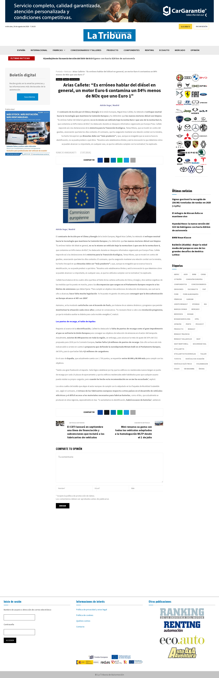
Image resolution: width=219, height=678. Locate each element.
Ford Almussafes (190, 294)
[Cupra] (187, 89)
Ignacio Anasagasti (66, 152)
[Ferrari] (187, 97)
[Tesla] (203, 164)
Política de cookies (84, 615)
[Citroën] (179, 89)
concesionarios (198, 284)
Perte (188, 324)
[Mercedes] (195, 130)
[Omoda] (203, 139)
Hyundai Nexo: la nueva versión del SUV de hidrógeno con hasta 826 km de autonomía (88, 58)
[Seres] (191, 155)
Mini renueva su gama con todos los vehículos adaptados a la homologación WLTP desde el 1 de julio (133, 432)
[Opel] (179, 147)
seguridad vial (199, 344)
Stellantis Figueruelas (185, 354)
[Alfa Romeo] (179, 80)
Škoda (201, 369)
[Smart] (179, 164)
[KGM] (195, 114)
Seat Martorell (181, 344)
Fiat (204, 289)
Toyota (177, 359)
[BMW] (195, 80)
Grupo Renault (181, 304)
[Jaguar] (179, 114)
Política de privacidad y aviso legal (91, 609)
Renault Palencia (182, 334)
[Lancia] (179, 122)
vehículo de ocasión (194, 359)
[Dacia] (195, 89)
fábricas (178, 299)
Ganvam (189, 299)
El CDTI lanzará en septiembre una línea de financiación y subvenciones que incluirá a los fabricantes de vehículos (85, 432)
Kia (205, 304)
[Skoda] (201, 155)
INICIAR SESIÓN (201, 26)
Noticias (67, 71)
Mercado (180, 50)
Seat (198, 339)
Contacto (80, 626)
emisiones (178, 289)
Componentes (132, 50)
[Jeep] (187, 114)
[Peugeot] (187, 147)
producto (178, 329)
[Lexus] (203, 122)
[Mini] (179, 139)
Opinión (195, 50)
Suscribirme (29, 97)
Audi (186, 274)
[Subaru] (187, 164)
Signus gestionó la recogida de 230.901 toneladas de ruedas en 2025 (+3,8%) (191, 202)
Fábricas (58, 50)
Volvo (177, 369)
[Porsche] (195, 147)
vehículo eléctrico (183, 364)
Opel (197, 319)
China (203, 274)
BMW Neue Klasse (181, 237)
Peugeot (200, 324)
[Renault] (203, 147)
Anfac (176, 274)
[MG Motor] (203, 130)
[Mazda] (187, 130)
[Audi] (187, 80)
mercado (195, 309)
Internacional (39, 50)
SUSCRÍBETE (185, 26)
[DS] (179, 97)
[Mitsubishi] (187, 139)
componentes (180, 284)
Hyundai (195, 304)
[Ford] (203, 97)
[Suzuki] (195, 164)
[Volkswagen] (191, 172)
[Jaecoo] (203, 105)
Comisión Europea (194, 279)
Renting (149, 50)
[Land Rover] (187, 122)
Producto (112, 50)
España (21, 50)
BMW (194, 274)
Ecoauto (164, 50)
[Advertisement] (109, 555)
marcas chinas (180, 309)
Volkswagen (202, 364)
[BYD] (203, 80)
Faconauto (193, 289)
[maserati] (179, 130)
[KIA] (203, 114)
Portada (59, 71)
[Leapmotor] (195, 122)
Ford (176, 294)
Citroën (177, 279)
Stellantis (179, 349)
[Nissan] (195, 139)
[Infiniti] (195, 105)
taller (203, 354)
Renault (191, 329)
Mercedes (178, 314)
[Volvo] (199, 172)
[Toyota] (183, 172)
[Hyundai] (187, 105)
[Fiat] (195, 97)
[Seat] (181, 155)
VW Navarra (189, 369)
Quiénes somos (83, 620)
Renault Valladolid (183, 339)
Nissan (190, 314)
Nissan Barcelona (182, 319)
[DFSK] (203, 89)
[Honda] (179, 105)
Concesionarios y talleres (86, 50)
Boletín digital (23, 75)
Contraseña (9, 624)
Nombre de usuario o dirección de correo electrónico (27, 609)
